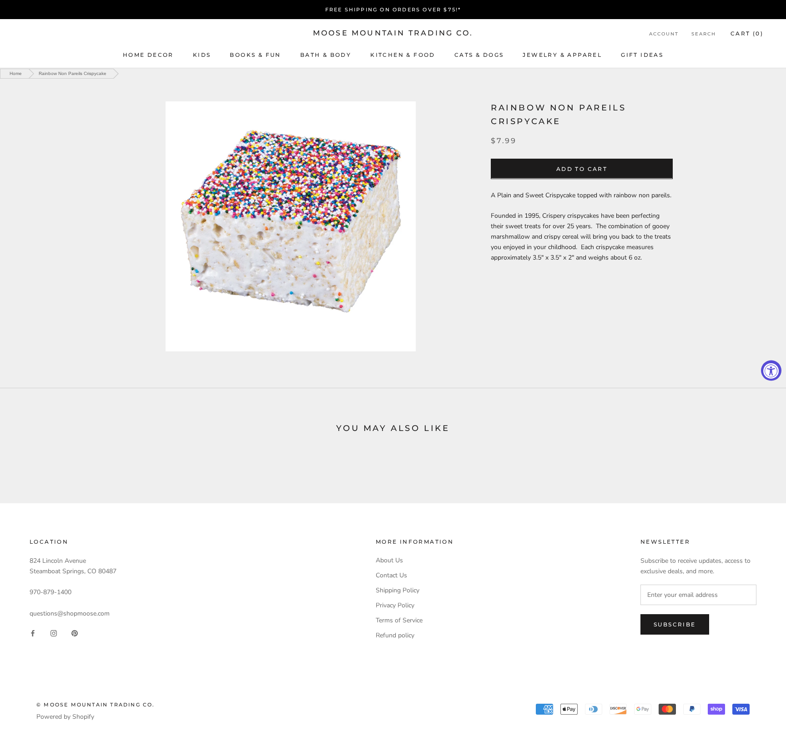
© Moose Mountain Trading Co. (95, 704)
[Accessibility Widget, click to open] (771, 370)
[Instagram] (53, 633)
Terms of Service (399, 620)
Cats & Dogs (479, 54)
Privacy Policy (395, 605)
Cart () (747, 33)
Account (664, 34)
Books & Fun (255, 54)
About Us (389, 560)
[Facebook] (33, 633)
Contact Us (391, 575)
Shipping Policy (397, 590)
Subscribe (675, 624)
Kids (202, 54)
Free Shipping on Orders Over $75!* (393, 9)
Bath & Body (325, 54)
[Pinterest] (74, 633)
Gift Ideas (642, 54)
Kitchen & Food (402, 54)
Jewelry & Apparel (562, 54)
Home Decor (148, 54)
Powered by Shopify (65, 716)
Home (16, 73)
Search (703, 34)
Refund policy (395, 635)
